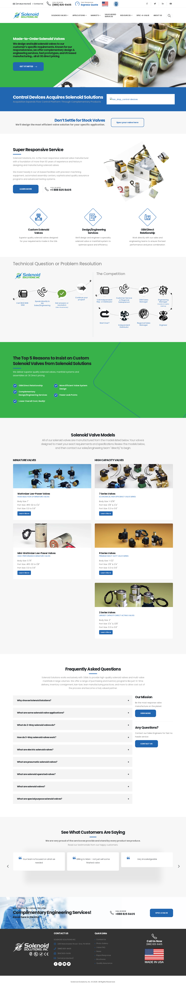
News (98, 951)
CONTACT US (146, 744)
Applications (78, 15)
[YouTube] (170, 4)
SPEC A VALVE (161, 913)
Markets (95, 15)
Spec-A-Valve (142, 15)
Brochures (101, 959)
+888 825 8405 (125, 914)
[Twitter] (155, 4)
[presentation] (7, 867)
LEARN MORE (26, 189)
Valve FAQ (100, 947)
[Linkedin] (163, 4)
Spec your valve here (127, 122)
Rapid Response (103, 955)
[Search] (169, 16)
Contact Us (38, 4)
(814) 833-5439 (64, 953)
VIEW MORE (145, 713)
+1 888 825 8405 (60, 190)
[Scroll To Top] (181, 985)
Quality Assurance (104, 963)
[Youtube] (64, 964)
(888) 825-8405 (61, 4)
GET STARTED (27, 66)
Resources (125, 15)
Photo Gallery (102, 943)
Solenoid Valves (59, 15)
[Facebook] (147, 4)
